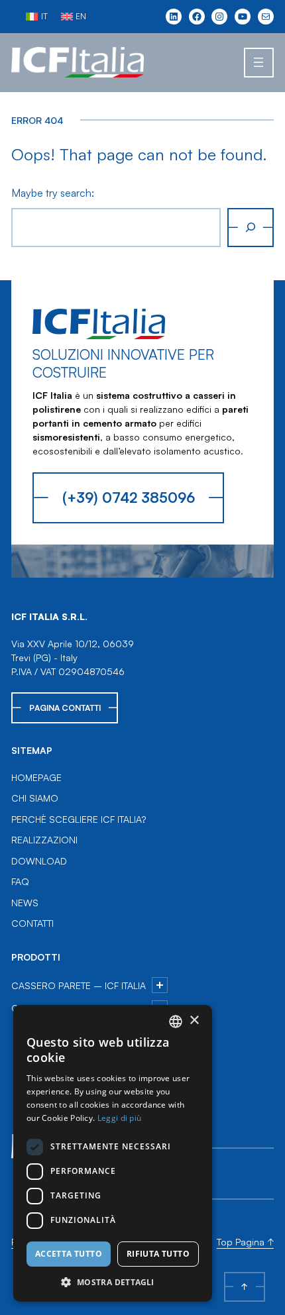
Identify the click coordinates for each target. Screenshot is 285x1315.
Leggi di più (119, 1118)
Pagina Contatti (65, 708)
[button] (113, 1282)
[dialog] (112, 1153)
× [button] (194, 1021)
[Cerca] (250, 227)
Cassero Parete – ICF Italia (78, 985)
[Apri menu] (259, 63)
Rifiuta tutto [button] (158, 1253)
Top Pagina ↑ (245, 1241)
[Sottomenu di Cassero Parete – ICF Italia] (160, 985)
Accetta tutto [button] (68, 1253)
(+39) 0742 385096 (128, 497)
